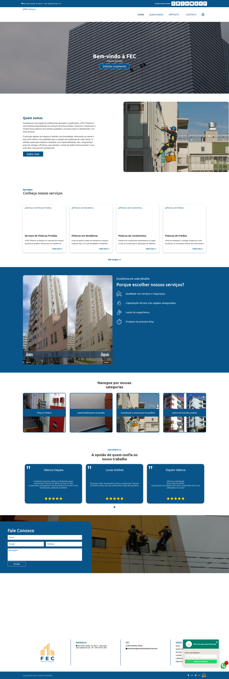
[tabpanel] (53, 483)
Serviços (174, 14)
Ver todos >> (114, 259)
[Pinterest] (205, 4)
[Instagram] (173, 4)
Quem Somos (156, 14)
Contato (191, 14)
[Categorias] (203, 14)
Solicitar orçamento (114, 66)
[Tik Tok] (196, 4)
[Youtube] (192, 4)
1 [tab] (114, 507)
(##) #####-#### (163, 3)
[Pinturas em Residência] (91, 220)
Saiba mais (33, 153)
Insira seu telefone (192, 653)
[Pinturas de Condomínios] (137, 220)
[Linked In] (187, 4)
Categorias (180, 658)
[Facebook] (178, 4)
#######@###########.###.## (142, 649)
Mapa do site (180, 661)
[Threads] (201, 4)
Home (141, 14)
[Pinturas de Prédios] (184, 220)
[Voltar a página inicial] (29, 14)
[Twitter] (182, 4)
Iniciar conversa (201, 661)
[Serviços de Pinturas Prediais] (44, 220)
